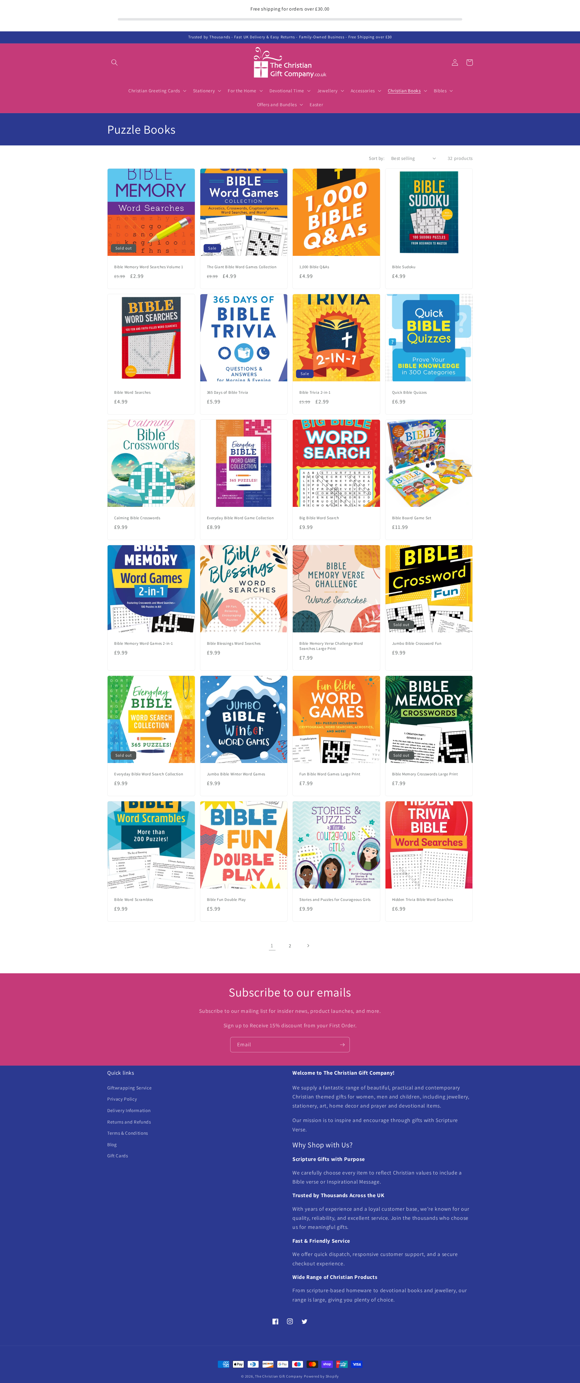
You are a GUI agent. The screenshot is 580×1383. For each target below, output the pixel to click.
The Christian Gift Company (279, 1376)
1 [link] (272, 945)
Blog (112, 1144)
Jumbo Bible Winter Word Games (236, 774)
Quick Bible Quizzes (409, 392)
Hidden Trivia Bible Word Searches (422, 899)
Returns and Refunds (129, 1122)
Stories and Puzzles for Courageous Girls (335, 899)
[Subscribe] (342, 1045)
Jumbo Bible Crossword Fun (417, 643)
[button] (114, 62)
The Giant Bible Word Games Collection (242, 267)
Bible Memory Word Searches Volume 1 (148, 267)
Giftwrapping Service (129, 1088)
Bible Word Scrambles (133, 899)
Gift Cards (117, 1155)
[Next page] (308, 945)
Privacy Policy (122, 1099)
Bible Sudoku (404, 267)
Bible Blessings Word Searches (234, 643)
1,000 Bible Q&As (314, 267)
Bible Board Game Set (411, 518)
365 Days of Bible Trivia (227, 392)
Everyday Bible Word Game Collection (240, 518)
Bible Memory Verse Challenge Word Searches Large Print (331, 646)
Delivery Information (128, 1110)
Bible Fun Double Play (226, 899)
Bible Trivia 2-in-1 (314, 392)
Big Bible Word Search (319, 518)
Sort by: (377, 158)
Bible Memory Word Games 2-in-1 (143, 643)
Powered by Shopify (321, 1376)
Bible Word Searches (132, 392)
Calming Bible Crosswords (137, 518)
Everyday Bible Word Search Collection (148, 774)
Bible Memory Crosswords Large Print (425, 774)
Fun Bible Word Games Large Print (329, 774)
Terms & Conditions (127, 1133)
